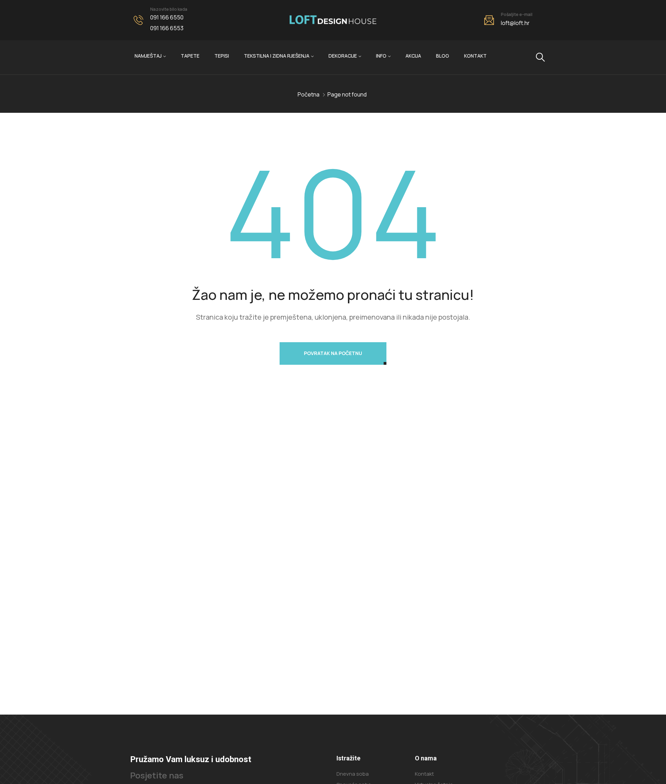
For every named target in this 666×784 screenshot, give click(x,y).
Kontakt (475, 55)
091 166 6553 (166, 28)
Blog (442, 55)
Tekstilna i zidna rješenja (276, 55)
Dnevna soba (352, 773)
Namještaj (148, 55)
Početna (308, 94)
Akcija (413, 55)
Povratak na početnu (333, 353)
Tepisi (221, 55)
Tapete (190, 55)
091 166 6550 (166, 17)
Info (381, 55)
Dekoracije (342, 55)
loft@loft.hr (515, 23)
